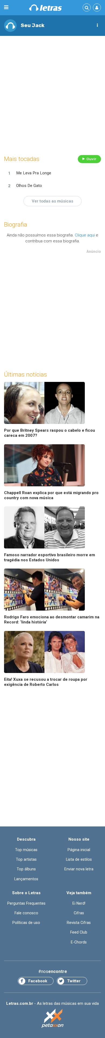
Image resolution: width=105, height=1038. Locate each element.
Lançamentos (26, 879)
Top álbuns (26, 869)
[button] (97, 25)
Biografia (15, 224)
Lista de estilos (79, 859)
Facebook (37, 981)
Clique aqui (85, 235)
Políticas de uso (26, 922)
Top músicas (26, 850)
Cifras (79, 913)
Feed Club (78, 932)
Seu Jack (32, 25)
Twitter (73, 981)
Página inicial (79, 850)
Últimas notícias (25, 374)
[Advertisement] (52, 94)
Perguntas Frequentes (26, 903)
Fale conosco (26, 913)
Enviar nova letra (78, 869)
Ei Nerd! (78, 903)
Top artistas (26, 859)
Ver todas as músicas (52, 201)
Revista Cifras (79, 922)
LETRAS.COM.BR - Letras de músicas (45, 7)
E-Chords (79, 942)
